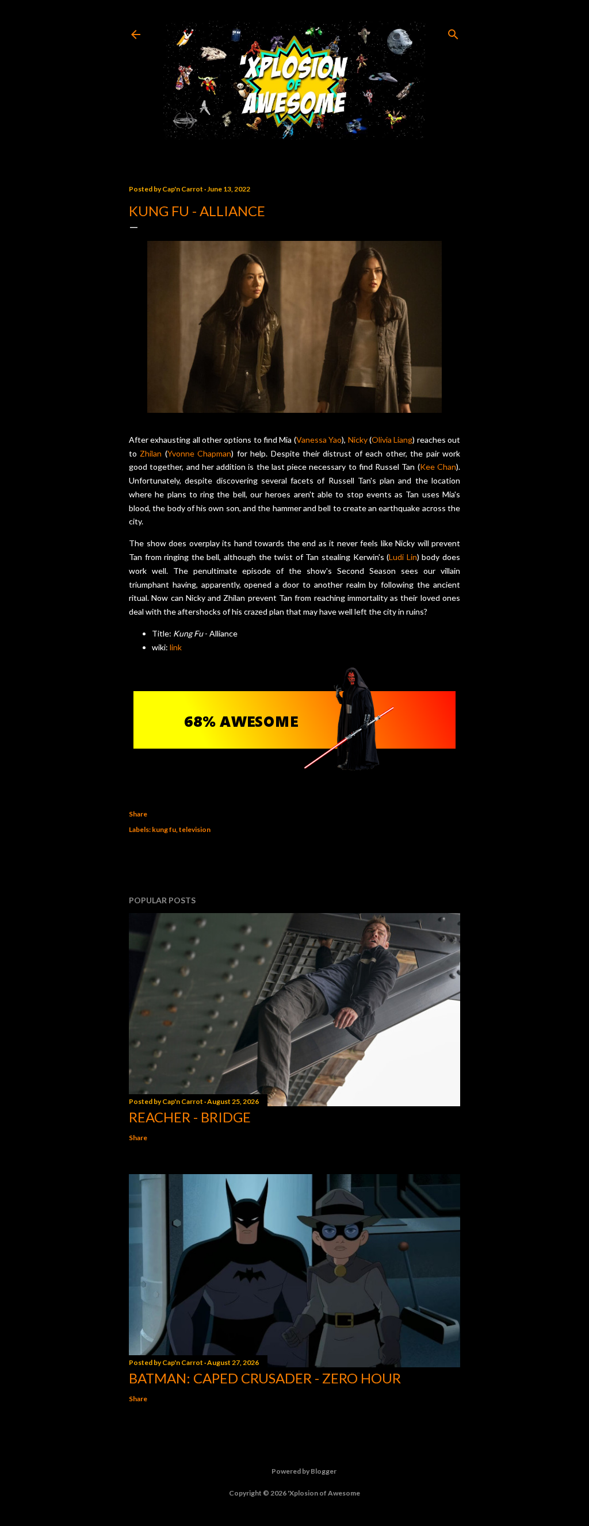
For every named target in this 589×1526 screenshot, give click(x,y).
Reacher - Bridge (190, 1117)
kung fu (164, 829)
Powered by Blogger (303, 1471)
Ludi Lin (403, 557)
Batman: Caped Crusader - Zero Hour (265, 1378)
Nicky (358, 439)
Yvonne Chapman (199, 453)
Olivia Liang (392, 439)
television (195, 829)
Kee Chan (438, 466)
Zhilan (151, 453)
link (176, 647)
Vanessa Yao (319, 439)
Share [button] (138, 814)
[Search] (453, 32)
